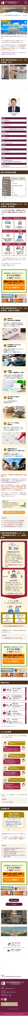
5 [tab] (11, 197)
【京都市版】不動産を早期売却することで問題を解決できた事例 (14, 848)
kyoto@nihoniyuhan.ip (8, 142)
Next (26, 189)
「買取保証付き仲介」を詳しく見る (14, 565)
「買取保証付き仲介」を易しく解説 (12, 638)
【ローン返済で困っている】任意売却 (13, 524)
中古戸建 (6, 178)
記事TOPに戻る (14, 900)
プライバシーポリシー (14, 1009)
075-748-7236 (6, 133)
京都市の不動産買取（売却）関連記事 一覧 (12, 15)
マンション (14, 178)
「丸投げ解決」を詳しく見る (14, 593)
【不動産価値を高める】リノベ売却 (12, 526)
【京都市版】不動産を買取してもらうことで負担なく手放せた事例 (14, 852)
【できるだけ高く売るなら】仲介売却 (13, 522)
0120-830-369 (15, 916)
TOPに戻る (14, 904)
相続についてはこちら (10, 1004)
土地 (22, 178)
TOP (1, 15)
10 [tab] (19, 197)
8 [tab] (16, 197)
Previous (1, 189)
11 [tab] (21, 197)
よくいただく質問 (8, 802)
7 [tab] (14, 197)
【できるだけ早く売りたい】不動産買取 (13, 520)
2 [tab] (6, 197)
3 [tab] (8, 197)
